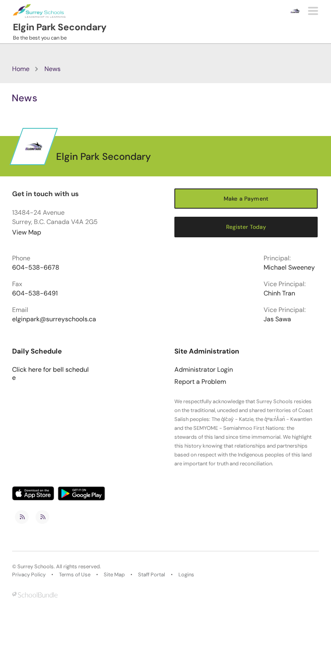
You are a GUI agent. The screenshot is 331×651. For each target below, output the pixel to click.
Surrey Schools (35, 566)
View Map (26, 232)
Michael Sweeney (289, 268)
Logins (186, 574)
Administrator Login (203, 370)
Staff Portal (151, 574)
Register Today (246, 226)
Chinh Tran (279, 293)
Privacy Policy (29, 574)
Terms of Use (74, 574)
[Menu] (313, 11)
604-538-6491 (35, 293)
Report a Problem (200, 382)
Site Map (114, 574)
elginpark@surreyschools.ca (54, 319)
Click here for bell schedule (50, 374)
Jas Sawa (277, 319)
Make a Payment (246, 198)
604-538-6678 (35, 268)
